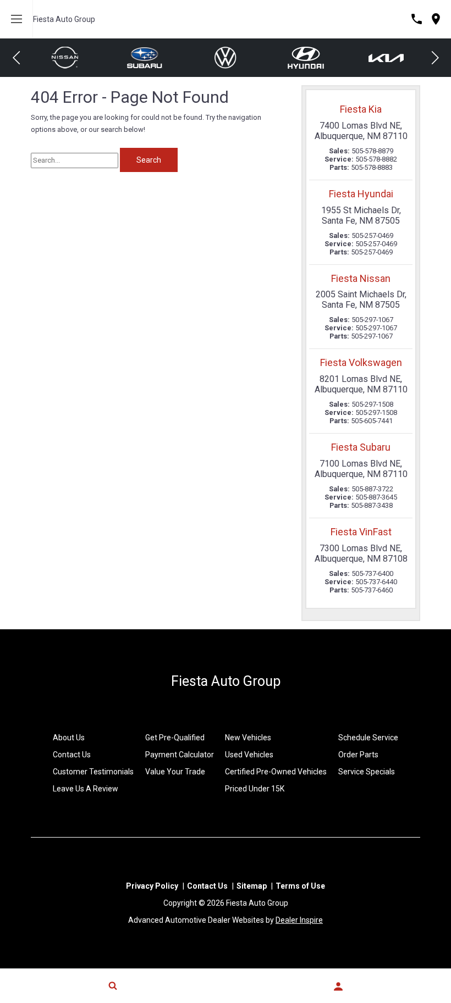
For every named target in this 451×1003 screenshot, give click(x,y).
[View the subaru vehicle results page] (69, 58)
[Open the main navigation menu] (16, 19)
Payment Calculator (179, 754)
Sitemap (252, 886)
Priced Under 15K (254, 788)
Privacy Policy (152, 886)
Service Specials (366, 771)
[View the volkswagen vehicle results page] (149, 57)
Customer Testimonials (93, 771)
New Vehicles (248, 737)
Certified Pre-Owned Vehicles (276, 771)
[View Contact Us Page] (417, 19)
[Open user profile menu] (338, 986)
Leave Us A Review (85, 788)
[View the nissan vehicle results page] (390, 57)
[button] (16, 58)
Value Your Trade (175, 771)
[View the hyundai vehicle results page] (229, 57)
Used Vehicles (249, 754)
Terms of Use (300, 886)
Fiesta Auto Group (64, 19)
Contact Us (72, 754)
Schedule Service (368, 737)
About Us (69, 737)
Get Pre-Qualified (175, 737)
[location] (436, 19)
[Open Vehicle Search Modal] (113, 985)
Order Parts (358, 754)
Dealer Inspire (299, 920)
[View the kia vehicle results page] (309, 58)
